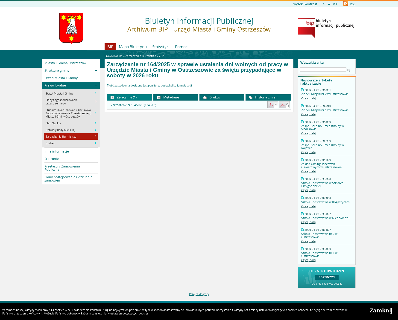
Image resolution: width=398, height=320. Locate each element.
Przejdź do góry (199, 294)
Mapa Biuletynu (133, 46)
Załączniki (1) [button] (126, 97)
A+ (335, 3)
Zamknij (381, 310)
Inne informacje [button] (56, 151)
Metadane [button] (170, 97)
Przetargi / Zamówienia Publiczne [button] (62, 168)
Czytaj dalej (308, 98)
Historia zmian (266, 97)
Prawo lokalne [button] (55, 85)
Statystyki (161, 46)
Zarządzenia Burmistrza (140, 56)
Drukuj (214, 97)
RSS (352, 4)
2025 (162, 56)
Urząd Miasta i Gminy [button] (61, 78)
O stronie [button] (51, 158)
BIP (110, 46)
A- (324, 4)
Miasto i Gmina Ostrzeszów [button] (65, 63)
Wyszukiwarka (312, 62)
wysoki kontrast (305, 4)
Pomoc (181, 46)
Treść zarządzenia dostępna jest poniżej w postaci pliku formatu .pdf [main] (149, 85)
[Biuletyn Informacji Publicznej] (326, 37)
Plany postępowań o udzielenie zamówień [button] (68, 178)
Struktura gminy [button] (56, 70)
